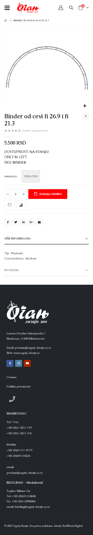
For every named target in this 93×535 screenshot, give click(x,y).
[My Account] (61, 7)
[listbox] (31, 177)
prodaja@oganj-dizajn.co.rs (33, 348)
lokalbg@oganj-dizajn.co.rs (32, 507)
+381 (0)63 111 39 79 (19, 450)
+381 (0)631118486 (24, 496)
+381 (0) (18, 456)
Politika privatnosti (18, 386)
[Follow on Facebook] (9, 363)
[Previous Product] (86, 116)
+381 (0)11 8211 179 (19, 427)
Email (39, 222)
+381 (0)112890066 (23, 501)
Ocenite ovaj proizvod (34, 130)
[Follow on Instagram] (18, 363)
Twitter (15, 222)
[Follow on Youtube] (27, 363)
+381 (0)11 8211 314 (19, 433)
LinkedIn (23, 222)
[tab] (46, 238)
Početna (5, 20)
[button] (84, 106)
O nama (11, 377)
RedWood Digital (72, 525)
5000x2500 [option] (31, 176)
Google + (31, 222)
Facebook (7, 222)
